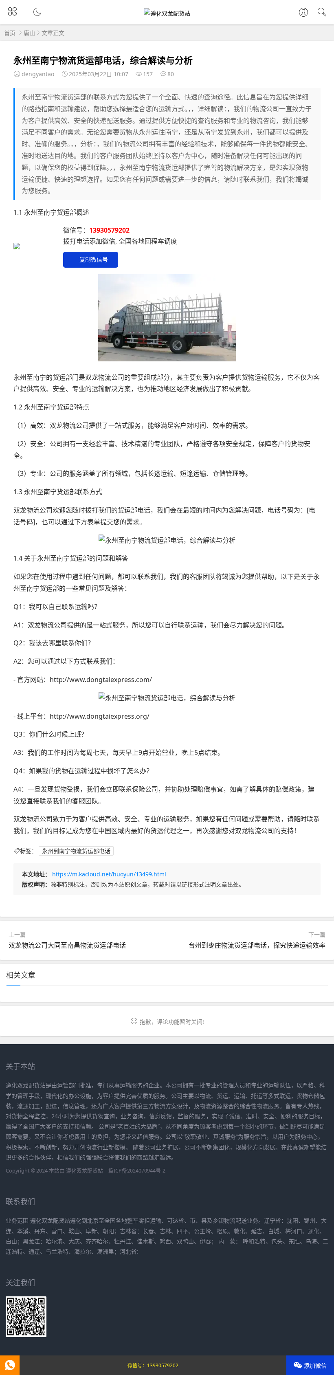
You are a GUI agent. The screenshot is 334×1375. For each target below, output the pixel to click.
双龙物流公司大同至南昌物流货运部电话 (67, 945)
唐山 (29, 33)
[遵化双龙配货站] (167, 13)
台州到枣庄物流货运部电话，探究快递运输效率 (257, 945)
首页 (9, 33)
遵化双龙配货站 (84, 1170)
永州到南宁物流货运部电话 (76, 851)
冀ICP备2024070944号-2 (136, 1170)
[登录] (303, 13)
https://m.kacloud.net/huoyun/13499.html (109, 874)
